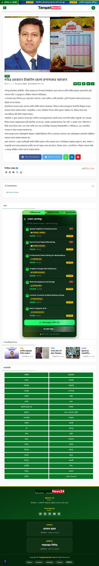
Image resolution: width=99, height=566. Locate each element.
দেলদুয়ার (71, 418)
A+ (88, 84)
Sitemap (49, 562)
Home (29, 562)
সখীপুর (53, 348)
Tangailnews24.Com (47, 557)
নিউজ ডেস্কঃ (10, 168)
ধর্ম (26, 428)
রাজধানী (71, 460)
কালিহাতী (71, 386)
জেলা (71, 402)
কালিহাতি (26, 386)
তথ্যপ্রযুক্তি (27, 418)
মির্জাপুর (26, 460)
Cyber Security (71, 476)
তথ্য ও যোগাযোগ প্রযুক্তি (71, 412)
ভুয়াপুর (71, 450)
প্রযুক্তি (71, 434)
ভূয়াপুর (26, 455)
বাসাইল (71, 444)
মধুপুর (71, 455)
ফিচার (26, 439)
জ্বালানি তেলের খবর (26, 407)
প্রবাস (26, 434)
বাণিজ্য (26, 444)
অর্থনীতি (26, 375)
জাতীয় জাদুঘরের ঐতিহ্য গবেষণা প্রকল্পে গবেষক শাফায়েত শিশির (26, 352)
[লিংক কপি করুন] (83, 83)
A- (92, 84)
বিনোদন (26, 450)
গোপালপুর (71, 391)
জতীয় (21, 348)
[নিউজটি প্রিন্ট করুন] (79, 83)
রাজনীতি (26, 466)
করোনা (26, 380)
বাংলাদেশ (71, 439)
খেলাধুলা (83, 348)
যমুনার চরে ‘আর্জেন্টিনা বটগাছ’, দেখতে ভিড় (86, 352)
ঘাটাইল (26, 396)
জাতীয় (26, 402)
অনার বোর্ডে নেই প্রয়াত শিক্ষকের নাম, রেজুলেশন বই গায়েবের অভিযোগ (57, 352)
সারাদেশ (71, 471)
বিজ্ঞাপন (69, 562)
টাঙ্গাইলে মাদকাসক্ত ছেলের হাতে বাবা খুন (48, 2)
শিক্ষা (71, 466)
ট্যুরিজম (26, 412)
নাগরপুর (71, 428)
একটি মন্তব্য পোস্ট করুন (12, 192)
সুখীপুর (26, 476)
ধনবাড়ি (26, 423)
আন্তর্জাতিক (71, 375)
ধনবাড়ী (71, 423)
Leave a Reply (22, 84)
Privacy (59, 562)
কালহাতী (71, 380)
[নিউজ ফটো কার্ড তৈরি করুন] (75, 83)
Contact (39, 562)
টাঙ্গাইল (7, 76)
